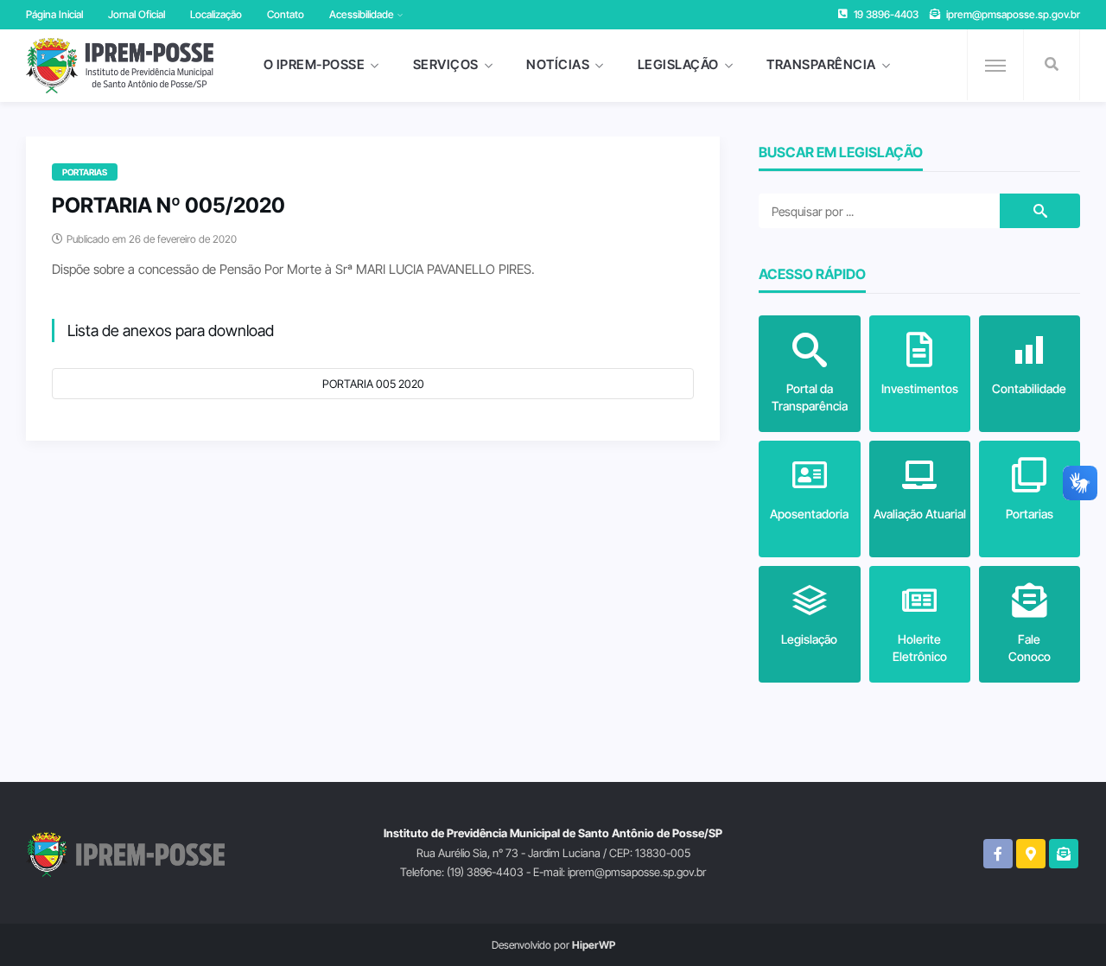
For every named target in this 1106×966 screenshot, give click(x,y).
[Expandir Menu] (995, 65)
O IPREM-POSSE (314, 64)
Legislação (678, 64)
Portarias (84, 172)
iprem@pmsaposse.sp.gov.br (1013, 14)
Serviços (446, 64)
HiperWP (593, 944)
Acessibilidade (361, 14)
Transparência (821, 64)
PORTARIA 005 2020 (373, 384)
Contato (285, 14)
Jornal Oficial (136, 14)
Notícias (557, 64)
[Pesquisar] (1051, 64)
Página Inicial (54, 14)
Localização (216, 14)
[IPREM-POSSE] (119, 65)
